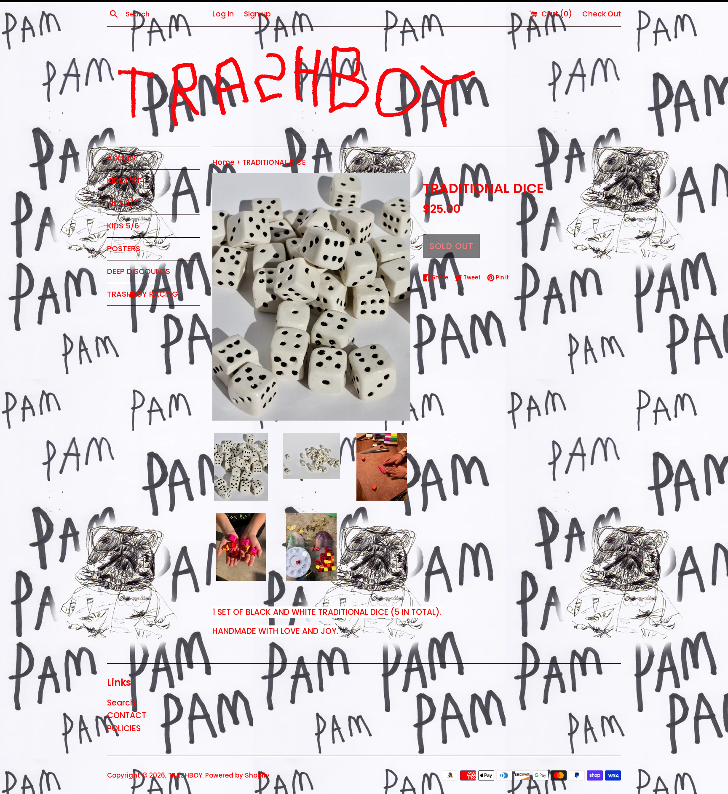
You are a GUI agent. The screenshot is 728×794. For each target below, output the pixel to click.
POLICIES (124, 728)
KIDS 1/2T (124, 180)
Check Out (601, 14)
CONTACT (126, 715)
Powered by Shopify (237, 775)
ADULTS (121, 158)
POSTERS (123, 248)
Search (121, 702)
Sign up (257, 14)
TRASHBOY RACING (142, 294)
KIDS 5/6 (123, 225)
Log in (223, 14)
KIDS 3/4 (123, 203)
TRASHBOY (185, 775)
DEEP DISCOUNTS (138, 271)
